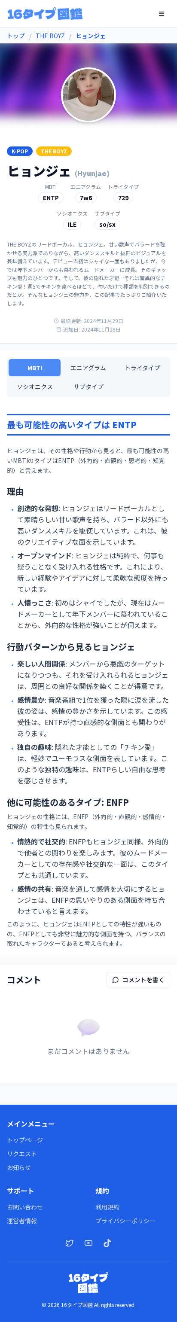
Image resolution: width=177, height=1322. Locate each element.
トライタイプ (142, 367)
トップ (16, 35)
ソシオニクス (35, 386)
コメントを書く (143, 979)
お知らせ (19, 1167)
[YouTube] (88, 1243)
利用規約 (107, 1207)
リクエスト (22, 1153)
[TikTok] (107, 1243)
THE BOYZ (50, 35)
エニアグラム (88, 367)
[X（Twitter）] (69, 1243)
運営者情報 (22, 1220)
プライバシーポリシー (125, 1220)
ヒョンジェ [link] (91, 35)
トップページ (25, 1140)
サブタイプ (88, 386)
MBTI (34, 367)
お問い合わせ (25, 1207)
